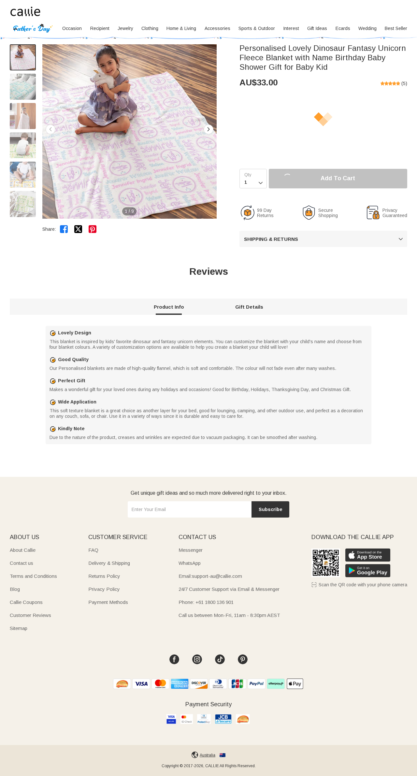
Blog (15, 589)
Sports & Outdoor (256, 28)
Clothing (149, 28)
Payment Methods (108, 602)
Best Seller (396, 28)
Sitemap (18, 628)
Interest (291, 28)
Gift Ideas (317, 28)
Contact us (21, 563)
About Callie (23, 550)
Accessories (217, 28)
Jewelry (125, 28)
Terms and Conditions (33, 576)
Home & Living (181, 28)
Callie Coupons (26, 602)
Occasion (72, 28)
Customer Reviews (30, 615)
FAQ (93, 550)
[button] (208, 129)
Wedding (367, 28)
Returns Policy (104, 576)
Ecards (343, 28)
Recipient (99, 28)
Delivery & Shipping (109, 563)
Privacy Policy (104, 589)
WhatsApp (190, 563)
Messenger (191, 550)
